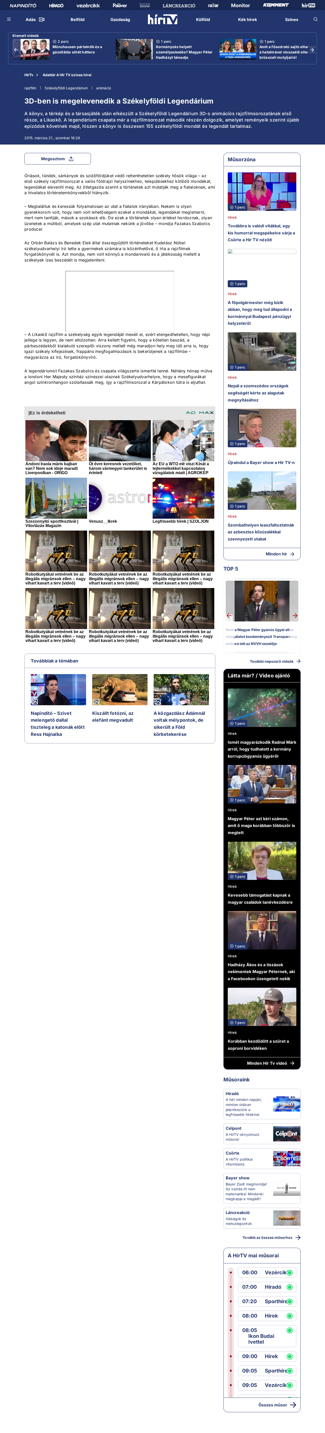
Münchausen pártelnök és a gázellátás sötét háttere (77, 49)
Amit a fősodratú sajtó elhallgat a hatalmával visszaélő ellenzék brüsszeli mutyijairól (287, 52)
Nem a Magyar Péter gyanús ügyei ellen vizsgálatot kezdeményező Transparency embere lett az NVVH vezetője (261, 637)
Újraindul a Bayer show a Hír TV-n (261, 462)
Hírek (232, 217)
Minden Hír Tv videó (267, 1063)
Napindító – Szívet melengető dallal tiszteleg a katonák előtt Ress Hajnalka (58, 724)
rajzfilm (30, 88)
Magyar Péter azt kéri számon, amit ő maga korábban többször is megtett (261, 825)
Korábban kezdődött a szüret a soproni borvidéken (258, 1045)
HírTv (28, 75)
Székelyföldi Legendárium (66, 88)
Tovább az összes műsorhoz (267, 1237)
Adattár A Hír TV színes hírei (67, 75)
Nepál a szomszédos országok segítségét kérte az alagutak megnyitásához (258, 392)
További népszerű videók (272, 661)
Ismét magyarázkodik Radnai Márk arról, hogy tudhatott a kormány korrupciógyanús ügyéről (262, 749)
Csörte (232, 1153)
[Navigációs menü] (9, 19)
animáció (103, 88)
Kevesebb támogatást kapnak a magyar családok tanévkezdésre (260, 899)
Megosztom (53, 158)
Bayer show (238, 1177)
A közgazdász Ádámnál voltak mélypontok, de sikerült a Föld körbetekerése (179, 724)
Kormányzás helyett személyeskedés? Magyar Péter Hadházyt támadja (184, 52)
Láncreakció (238, 1212)
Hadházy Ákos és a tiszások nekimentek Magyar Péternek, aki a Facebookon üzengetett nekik (261, 971)
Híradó (232, 1093)
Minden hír (276, 553)
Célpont (233, 1128)
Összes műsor (272, 1404)
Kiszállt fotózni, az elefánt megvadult (113, 717)
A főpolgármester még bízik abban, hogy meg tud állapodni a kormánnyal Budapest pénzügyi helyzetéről (260, 313)
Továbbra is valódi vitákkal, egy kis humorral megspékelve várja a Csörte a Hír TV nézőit (261, 232)
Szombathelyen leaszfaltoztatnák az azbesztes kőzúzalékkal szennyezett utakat (261, 531)
